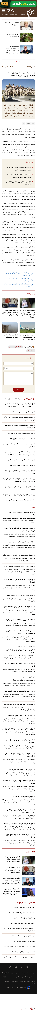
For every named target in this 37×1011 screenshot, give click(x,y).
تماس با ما (24, 973)
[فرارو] (30, 12)
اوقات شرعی (19, 977)
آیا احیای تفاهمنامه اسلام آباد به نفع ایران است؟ (20, 836)
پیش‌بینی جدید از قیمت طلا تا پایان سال (20, 433)
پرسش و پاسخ (29, 977)
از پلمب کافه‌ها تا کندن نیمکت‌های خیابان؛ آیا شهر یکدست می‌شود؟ (10, 312)
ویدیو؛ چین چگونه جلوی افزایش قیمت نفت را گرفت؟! (19, 581)
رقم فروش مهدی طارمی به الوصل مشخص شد (18, 704)
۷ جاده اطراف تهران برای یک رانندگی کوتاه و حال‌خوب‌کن (18, 280)
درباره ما (32, 973)
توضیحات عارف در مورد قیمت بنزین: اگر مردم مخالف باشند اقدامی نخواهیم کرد (19, 480)
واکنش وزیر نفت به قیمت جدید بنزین (21, 465)
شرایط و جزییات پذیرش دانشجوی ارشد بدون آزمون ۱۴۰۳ (18, 183)
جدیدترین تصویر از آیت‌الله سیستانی (24, 918)
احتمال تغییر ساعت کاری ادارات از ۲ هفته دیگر (18, 555)
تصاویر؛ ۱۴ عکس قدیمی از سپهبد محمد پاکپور (18, 606)
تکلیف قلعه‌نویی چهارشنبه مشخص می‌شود (19, 620)
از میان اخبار (31, 294)
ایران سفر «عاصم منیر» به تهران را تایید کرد (19, 691)
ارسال (18, 390)
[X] (21, 967)
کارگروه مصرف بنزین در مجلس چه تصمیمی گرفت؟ (20, 651)
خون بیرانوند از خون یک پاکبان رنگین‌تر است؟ (18, 823)
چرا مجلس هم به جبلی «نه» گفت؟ (22, 412)
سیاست (23, 14)
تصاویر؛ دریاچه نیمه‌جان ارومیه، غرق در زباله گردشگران (20, 741)
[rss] (27, 967)
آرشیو (17, 973)
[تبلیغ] (18, 4)
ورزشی (17, 14)
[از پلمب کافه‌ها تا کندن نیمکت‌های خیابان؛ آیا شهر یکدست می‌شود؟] (10, 303)
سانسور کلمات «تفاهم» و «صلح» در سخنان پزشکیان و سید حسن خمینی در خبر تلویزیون (20, 453)
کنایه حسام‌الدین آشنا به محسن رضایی (20, 542)
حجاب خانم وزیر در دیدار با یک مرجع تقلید (11, 23)
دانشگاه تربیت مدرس (15, 347)
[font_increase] (33, 123)
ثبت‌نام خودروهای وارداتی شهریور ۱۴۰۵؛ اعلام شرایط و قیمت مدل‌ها (20, 529)
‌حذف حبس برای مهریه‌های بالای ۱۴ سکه (20, 595)
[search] (12, 10)
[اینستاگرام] (15, 967)
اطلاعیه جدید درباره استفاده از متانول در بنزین (18, 566)
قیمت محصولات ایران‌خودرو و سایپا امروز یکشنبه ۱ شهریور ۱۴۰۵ (21, 811)
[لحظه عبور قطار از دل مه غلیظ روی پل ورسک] (10, 327)
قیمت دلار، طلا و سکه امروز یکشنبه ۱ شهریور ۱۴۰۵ (20, 665)
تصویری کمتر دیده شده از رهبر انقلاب (21, 769)
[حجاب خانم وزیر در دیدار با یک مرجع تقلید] (26, 25)
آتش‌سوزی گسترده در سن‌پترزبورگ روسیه (19, 500)
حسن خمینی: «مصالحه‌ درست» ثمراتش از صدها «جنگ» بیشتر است (20, 632)
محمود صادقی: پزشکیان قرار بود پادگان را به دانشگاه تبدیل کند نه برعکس (19, 168)
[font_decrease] (23, 123)
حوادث (12, 14)
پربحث (7, 398)
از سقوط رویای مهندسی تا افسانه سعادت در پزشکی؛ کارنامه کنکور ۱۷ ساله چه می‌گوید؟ (27, 313)
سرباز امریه (31, 350)
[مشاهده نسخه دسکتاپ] (8, 10)
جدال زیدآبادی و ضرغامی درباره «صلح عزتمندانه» (21, 513)
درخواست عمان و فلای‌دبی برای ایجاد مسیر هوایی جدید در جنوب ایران (27, 337)
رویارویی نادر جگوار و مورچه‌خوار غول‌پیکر (13, 35)
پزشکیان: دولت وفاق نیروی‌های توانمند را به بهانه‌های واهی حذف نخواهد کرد (19, 175)
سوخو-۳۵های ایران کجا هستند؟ (22, 796)
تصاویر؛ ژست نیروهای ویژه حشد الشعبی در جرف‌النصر (19, 957)
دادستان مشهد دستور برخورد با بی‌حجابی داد (18, 715)
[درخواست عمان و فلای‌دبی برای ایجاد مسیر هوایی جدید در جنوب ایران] (27, 327)
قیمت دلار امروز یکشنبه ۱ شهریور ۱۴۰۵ (21, 438)
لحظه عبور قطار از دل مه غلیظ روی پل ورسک (11, 336)
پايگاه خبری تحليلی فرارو (14, 982)
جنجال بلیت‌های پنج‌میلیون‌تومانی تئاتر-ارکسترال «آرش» (18, 782)
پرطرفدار (17, 398)
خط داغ (32, 507)
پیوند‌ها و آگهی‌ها (7, 973)
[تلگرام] (9, 967)
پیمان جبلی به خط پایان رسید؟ (23, 680)
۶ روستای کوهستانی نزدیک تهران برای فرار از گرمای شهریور (18, 274)
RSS (4, 977)
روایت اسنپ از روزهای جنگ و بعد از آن (20, 460)
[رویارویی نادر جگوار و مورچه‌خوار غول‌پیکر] (26, 37)
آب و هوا (10, 977)
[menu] (3, 10)
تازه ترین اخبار (29, 398)
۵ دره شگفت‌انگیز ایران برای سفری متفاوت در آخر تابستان (17, 285)
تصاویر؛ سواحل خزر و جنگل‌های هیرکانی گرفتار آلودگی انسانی (19, 755)
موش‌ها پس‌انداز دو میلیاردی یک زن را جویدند (17, 494)
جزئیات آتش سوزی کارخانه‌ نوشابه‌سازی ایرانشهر (17, 729)
